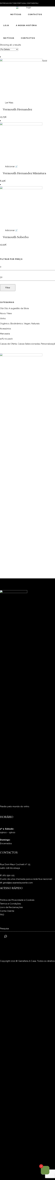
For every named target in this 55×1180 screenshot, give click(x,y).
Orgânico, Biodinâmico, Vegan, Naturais (19, 323)
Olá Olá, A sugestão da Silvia (14, 308)
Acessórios (5, 328)
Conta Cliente (7, 911)
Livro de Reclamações (11, 907)
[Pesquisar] (5, 935)
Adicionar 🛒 (11, 166)
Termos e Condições (10, 903)
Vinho (3, 318)
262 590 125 (8, 875)
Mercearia (5, 333)
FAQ (2, 914)
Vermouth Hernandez (17, 109)
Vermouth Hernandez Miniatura (24, 173)
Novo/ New (6, 313)
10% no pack (6, 339)
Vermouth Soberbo (16, 237)
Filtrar (7, 288)
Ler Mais (9, 102)
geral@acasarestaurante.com (18, 882)
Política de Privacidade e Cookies (17, 900)
